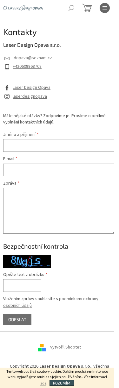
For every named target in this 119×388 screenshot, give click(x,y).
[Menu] (104, 8)
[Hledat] (71, 8)
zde (43, 383)
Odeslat (17, 319)
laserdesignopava (30, 96)
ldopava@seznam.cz (32, 58)
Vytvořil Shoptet (65, 347)
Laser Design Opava (31, 87)
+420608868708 (27, 66)
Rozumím (61, 383)
